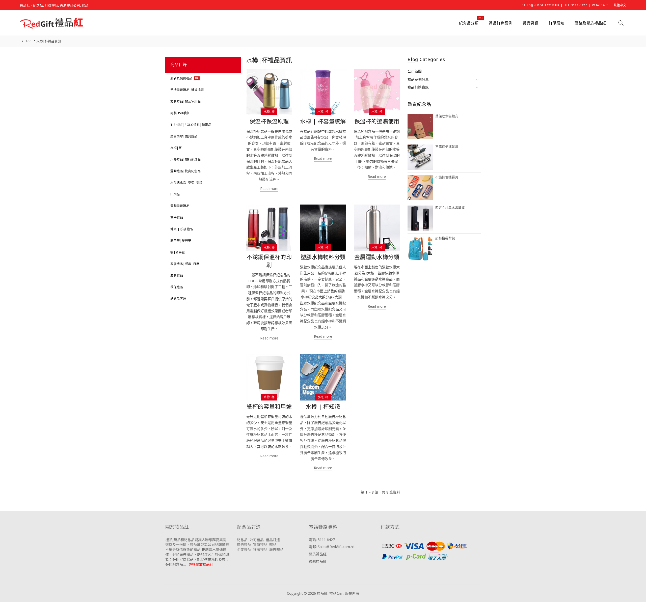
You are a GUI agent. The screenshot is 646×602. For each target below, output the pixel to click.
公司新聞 (415, 71)
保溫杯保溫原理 (269, 121)
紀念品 (242, 539)
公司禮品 (257, 539)
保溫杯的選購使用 (376, 121)
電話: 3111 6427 (322, 539)
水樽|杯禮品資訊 (48, 41)
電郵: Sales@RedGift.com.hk (332, 546)
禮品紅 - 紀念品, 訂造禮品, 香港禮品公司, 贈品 (54, 5)
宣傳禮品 (260, 544)
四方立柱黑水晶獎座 (450, 208)
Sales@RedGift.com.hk (540, 5)
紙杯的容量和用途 (269, 406)
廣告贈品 (276, 549)
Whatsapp (600, 5)
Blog (28, 41)
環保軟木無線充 (446, 116)
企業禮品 (244, 549)
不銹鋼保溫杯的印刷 (269, 260)
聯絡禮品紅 (318, 561)
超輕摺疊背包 (445, 238)
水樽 (267, 111)
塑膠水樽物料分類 (323, 257)
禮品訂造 (273, 539)
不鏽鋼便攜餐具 (446, 147)
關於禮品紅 (318, 554)
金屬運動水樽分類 (376, 257)
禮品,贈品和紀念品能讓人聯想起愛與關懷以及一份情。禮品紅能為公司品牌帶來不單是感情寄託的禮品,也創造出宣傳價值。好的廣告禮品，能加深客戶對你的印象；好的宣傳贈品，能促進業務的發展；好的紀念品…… (197, 552)
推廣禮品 (260, 549)
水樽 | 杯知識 (323, 406)
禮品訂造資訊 (418, 87)
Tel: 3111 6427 (575, 5)
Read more (269, 188)
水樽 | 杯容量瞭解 (323, 121)
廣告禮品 (244, 544)
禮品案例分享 (418, 79)
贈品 (272, 544)
